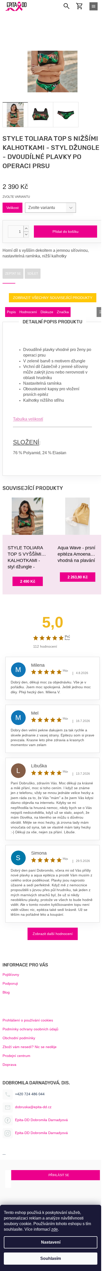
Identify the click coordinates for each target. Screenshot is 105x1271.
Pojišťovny (11, 975)
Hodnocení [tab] (28, 312)
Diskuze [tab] (47, 312)
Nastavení (50, 1242)
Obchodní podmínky (19, 1038)
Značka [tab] (63, 312)
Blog (6, 992)
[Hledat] (67, 6)
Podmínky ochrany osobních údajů (30, 1029)
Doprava (9, 1065)
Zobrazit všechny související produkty (52, 298)
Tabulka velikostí (28, 419)
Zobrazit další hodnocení (53, 934)
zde (54, 1229)
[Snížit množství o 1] (26, 234)
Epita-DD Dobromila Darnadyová (41, 1120)
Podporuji (10, 983)
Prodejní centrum (16, 1056)
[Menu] (93, 6)
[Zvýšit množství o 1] (26, 229)
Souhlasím (50, 1258)
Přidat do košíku (65, 232)
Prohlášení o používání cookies (28, 1020)
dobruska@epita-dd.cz (33, 1107)
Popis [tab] (11, 312)
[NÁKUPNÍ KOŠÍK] (82, 6)
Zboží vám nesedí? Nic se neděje (30, 1047)
